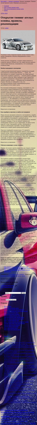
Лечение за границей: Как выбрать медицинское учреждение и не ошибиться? (18, 384)
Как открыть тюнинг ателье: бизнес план (16, 266)
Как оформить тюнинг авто (12, 315)
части (23, 276)
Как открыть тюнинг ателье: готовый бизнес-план (19, 268)
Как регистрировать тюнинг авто (14, 9)
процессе (25, 419)
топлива (25, 420)
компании (31, 414)
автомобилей (16, 410)
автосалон (12, 412)
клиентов (3, 276)
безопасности (18, 412)
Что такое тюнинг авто (11, 328)
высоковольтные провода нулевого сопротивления (19, 365)
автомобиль (24, 410)
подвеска (18, 276)
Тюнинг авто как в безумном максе (14, 323)
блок (24, 412)
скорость (15, 421)
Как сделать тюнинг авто (11, 7)
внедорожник (30, 412)
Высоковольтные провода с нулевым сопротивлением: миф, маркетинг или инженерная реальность (20, 367)
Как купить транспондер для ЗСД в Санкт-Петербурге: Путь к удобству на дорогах (20, 374)
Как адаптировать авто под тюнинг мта (15, 311)
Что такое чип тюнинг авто (12, 329)
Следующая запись (7, 287)
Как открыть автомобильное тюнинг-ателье (17, 270)
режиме (30, 419)
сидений (3, 421)
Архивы (3, 299)
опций (24, 416)
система (6, 420)
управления (17, 423)
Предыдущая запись (7, 285)
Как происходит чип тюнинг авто (14, 317)
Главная (6, 6)
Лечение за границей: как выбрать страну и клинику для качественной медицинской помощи (19, 370)
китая (17, 414)
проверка (21, 419)
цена (28, 423)
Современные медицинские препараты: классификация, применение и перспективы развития (20, 401)
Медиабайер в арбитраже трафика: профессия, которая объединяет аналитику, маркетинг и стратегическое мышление (20, 347)
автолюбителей (8, 410)
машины (5, 416)
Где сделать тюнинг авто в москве (14, 309)
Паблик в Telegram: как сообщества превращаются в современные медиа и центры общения (19, 343)
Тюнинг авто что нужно (11, 326)
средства (21, 421)
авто (3, 409)
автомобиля (5, 412)
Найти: (3, 293)
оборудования (11, 276)
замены (13, 414)
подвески (11, 419)
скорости (10, 420)
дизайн (5, 414)
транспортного (6, 423)
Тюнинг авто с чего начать (12, 324)
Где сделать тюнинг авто (11, 308)
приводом (15, 419)
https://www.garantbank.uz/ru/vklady (14, 379)
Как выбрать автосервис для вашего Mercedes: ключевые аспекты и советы (17, 387)
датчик (2, 414)
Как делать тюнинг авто (11, 312)
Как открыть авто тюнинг (16, 274)
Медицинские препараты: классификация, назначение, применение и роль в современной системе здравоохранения (18, 398)
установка (24, 423)
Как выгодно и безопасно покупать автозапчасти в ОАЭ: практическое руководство (19, 381)
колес (27, 414)
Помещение (7, 271)
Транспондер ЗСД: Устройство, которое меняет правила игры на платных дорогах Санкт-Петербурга (20, 377)
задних (9, 414)
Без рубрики (7, 306)
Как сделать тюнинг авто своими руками (16, 321)
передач (27, 416)
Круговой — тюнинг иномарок (10, 1)
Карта (6, 10)
